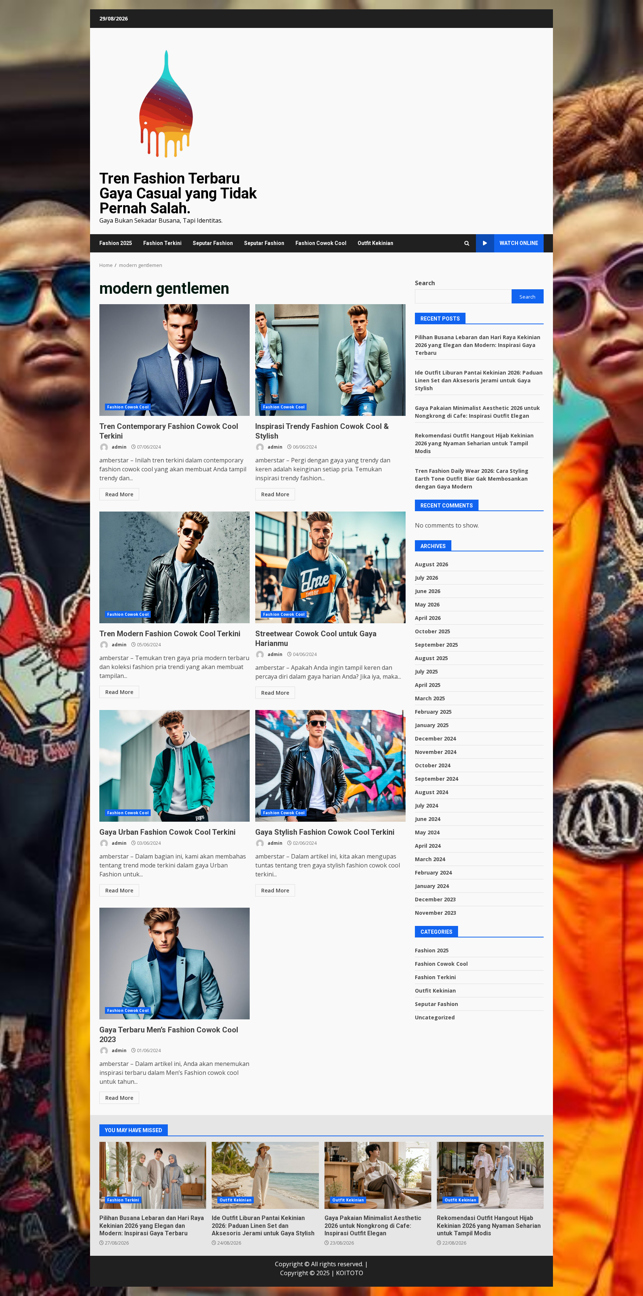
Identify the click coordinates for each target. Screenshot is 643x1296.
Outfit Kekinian (375, 243)
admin (119, 447)
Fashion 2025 (115, 243)
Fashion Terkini (162, 243)
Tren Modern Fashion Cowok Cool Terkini (174, 567)
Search (425, 283)
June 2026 (427, 591)
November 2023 (435, 912)
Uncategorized (435, 1016)
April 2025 (428, 684)
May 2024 (427, 832)
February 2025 (433, 711)
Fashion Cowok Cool (320, 243)
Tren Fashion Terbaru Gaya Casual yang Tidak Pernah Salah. (178, 193)
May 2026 (427, 604)
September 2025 (436, 644)
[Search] (466, 243)
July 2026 (426, 577)
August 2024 (431, 792)
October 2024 (432, 765)
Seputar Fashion (213, 243)
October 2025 (432, 631)
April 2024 (428, 845)
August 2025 (431, 658)
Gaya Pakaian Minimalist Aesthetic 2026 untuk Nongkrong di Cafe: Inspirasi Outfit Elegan (377, 1175)
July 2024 (426, 805)
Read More (119, 494)
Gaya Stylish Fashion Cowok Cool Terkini (330, 766)
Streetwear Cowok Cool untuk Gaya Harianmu (330, 567)
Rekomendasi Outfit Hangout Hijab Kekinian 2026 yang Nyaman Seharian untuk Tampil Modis (474, 443)
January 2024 (432, 885)
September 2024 (436, 778)
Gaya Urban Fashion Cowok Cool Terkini (174, 766)
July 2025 (426, 671)
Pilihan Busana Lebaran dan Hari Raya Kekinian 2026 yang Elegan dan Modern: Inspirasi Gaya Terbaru (477, 344)
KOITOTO (349, 1273)
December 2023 (435, 899)
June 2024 (427, 818)
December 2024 (435, 738)
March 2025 (430, 698)
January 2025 (432, 725)
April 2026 (428, 617)
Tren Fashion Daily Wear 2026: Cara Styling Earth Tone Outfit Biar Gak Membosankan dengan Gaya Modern (471, 478)
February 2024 (433, 872)
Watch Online (519, 243)
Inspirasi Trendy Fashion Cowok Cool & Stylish (330, 360)
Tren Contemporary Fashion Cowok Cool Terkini (174, 360)
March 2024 (430, 859)
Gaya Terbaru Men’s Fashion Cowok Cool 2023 (174, 963)
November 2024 (435, 751)
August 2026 (431, 564)
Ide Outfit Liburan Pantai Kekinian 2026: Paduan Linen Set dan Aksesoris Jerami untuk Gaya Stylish (479, 380)
